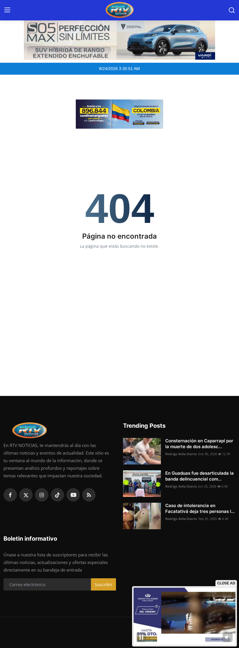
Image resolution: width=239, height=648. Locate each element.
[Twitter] (26, 495)
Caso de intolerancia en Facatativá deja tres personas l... (200, 508)
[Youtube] (73, 495)
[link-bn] (119, 114)
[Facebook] (10, 495)
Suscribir (103, 584)
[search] (231, 10)
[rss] (89, 495)
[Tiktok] (57, 495)
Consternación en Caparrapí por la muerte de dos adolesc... (199, 443)
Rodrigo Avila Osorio (181, 454)
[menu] (7, 10)
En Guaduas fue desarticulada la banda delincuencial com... (199, 476)
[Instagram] (41, 495)
